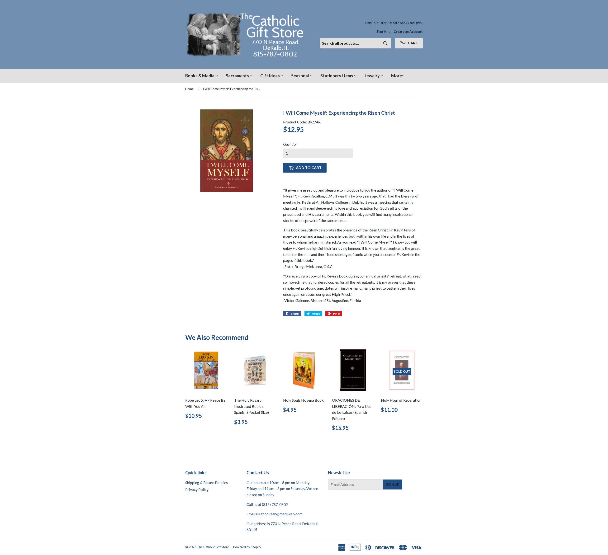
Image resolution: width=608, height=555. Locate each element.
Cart (412, 43)
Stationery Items (337, 75)
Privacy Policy (197, 489)
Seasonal (300, 75)
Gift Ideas (270, 75)
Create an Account (408, 31)
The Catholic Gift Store (213, 547)
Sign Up (392, 484)
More (396, 75)
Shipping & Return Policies (206, 482)
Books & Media (200, 75)
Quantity (290, 144)
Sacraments (238, 75)
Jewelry (372, 75)
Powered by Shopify (247, 547)
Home (189, 89)
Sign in (381, 31)
